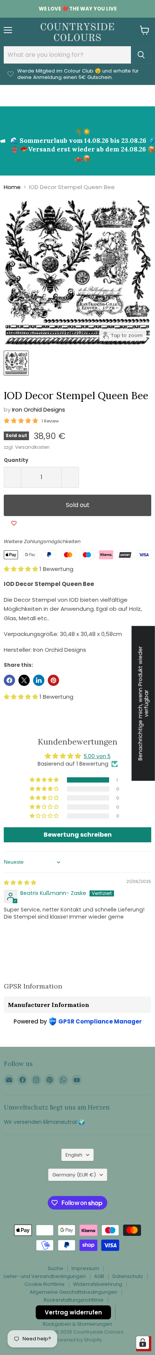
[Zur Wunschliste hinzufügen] (14, 523)
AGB (99, 1276)
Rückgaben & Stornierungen (77, 1324)
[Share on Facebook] (9, 680)
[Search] (141, 55)
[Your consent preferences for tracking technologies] (142, 1342)
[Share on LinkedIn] (38, 680)
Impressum (85, 1268)
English (73, 1154)
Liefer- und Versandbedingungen (45, 1276)
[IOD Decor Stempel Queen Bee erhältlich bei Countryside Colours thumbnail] (16, 363)
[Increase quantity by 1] (70, 477)
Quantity (16, 460)
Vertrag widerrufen (73, 1312)
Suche (55, 1268)
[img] (20, 882)
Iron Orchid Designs (38, 409)
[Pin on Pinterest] (53, 680)
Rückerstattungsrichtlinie (73, 1300)
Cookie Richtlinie (44, 1284)
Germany (74, 1174)
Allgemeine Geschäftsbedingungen (73, 1292)
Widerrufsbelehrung (97, 1284)
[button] (22, 569)
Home (12, 187)
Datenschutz (127, 1276)
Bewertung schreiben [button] (78, 834)
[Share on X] (24, 680)
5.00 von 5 (97, 756)
